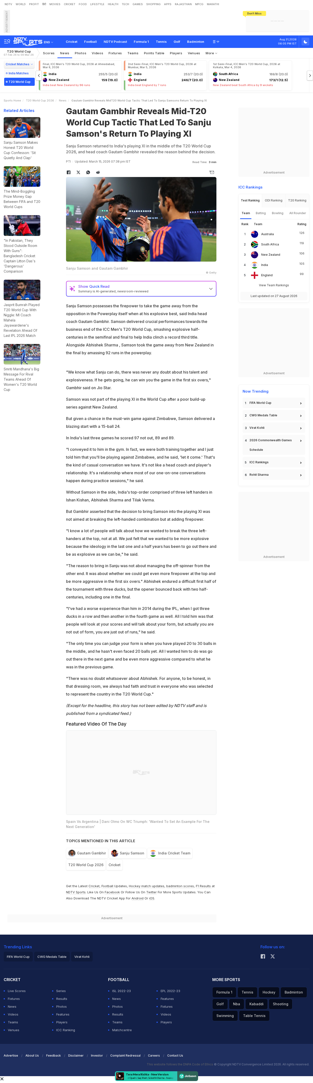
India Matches (19, 73)
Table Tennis (254, 1016)
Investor (97, 1055)
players (176, 53)
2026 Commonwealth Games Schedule (270, 445)
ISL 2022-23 (121, 991)
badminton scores (180, 886)
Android (138, 898)
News (64, 53)
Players (61, 1022)
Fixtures (115, 53)
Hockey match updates (146, 886)
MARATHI (213, 4)
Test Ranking (250, 200)
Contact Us (175, 1055)
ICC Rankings (258, 462)
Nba (236, 1004)
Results (61, 999)
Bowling (277, 213)
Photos (80, 53)
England (267, 275)
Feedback (53, 1055)
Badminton (195, 42)
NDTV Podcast (115, 42)
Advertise (11, 1055)
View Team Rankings (274, 285)
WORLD (21, 4)
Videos (97, 53)
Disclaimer (76, 1055)
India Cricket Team (174, 853)
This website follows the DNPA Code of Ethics (180, 1064)
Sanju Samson (132, 853)
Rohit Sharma (258, 474)
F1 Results (204, 886)
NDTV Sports (76, 892)
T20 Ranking (297, 200)
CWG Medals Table (263, 415)
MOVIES (54, 4)
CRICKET (69, 4)
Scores (49, 53)
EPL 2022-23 (170, 991)
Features (62, 1014)
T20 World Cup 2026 (40, 100)
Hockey (269, 992)
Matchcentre (122, 1030)
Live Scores (17, 991)
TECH (125, 4)
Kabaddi (256, 1004)
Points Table (154, 53)
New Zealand (270, 254)
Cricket (71, 42)
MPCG (199, 4)
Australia (267, 234)
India (264, 265)
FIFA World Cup (260, 403)
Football (90, 42)
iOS (151, 898)
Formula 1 (141, 42)
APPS (167, 4)
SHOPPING (153, 4)
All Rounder (297, 213)
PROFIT (34, 4)
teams (133, 53)
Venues (194, 53)
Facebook (112, 892)
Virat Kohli (256, 428)
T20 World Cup (19, 53)
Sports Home (12, 100)
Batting (261, 213)
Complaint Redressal (125, 1055)
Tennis (161, 42)
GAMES (138, 4)
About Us (32, 1055)
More (210, 53)
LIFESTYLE (97, 4)
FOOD (83, 4)
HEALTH (113, 4)
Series (61, 991)
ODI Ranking (273, 200)
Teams (13, 1022)
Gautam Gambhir (91, 853)
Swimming (225, 1016)
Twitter (151, 892)
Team (246, 213)
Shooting (280, 1004)
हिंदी (44, 4)
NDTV (8, 4)
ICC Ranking (65, 1030)
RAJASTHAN (183, 4)
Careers (154, 1055)
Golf (177, 42)
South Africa (270, 244)
